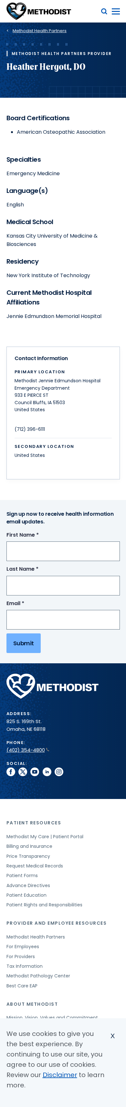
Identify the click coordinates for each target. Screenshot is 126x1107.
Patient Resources (33, 823)
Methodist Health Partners (40, 31)
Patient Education (26, 895)
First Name (34, 535)
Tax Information (24, 966)
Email (27, 604)
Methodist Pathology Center (38, 976)
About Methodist (32, 1004)
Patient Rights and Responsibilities (44, 905)
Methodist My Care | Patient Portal (44, 836)
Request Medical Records (34, 866)
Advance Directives (28, 885)
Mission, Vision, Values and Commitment (52, 1017)
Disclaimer (60, 1074)
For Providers (20, 956)
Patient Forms (22, 875)
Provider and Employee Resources (56, 923)
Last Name (34, 569)
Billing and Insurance (29, 846)
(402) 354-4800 (25, 750)
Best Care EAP (21, 986)
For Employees (22, 946)
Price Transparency (28, 856)
